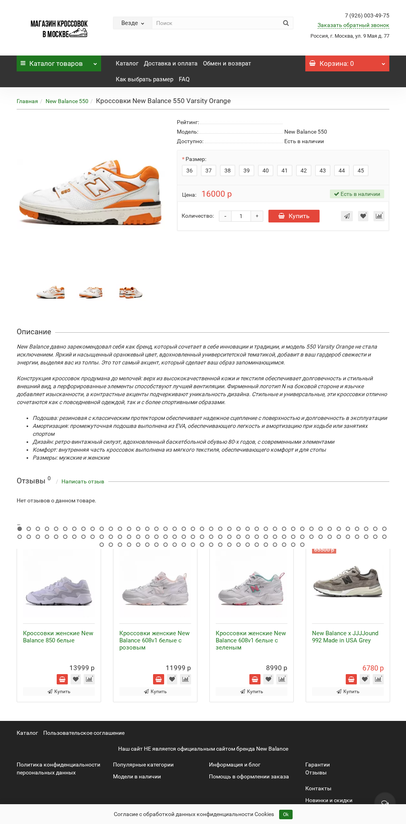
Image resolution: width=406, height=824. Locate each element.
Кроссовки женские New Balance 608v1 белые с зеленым (251, 640)
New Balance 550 (67, 101)
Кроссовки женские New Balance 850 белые (58, 637)
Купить (299, 216)
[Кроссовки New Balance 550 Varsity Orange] (50, 291)
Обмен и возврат (227, 63)
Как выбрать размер (144, 79)
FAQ (184, 79)
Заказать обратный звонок (353, 25)
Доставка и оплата (170, 63)
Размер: (196, 159)
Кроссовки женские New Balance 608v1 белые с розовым (154, 640)
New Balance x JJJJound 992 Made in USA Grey (345, 637)
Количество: (198, 216)
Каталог (56, 63)
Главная (27, 101)
